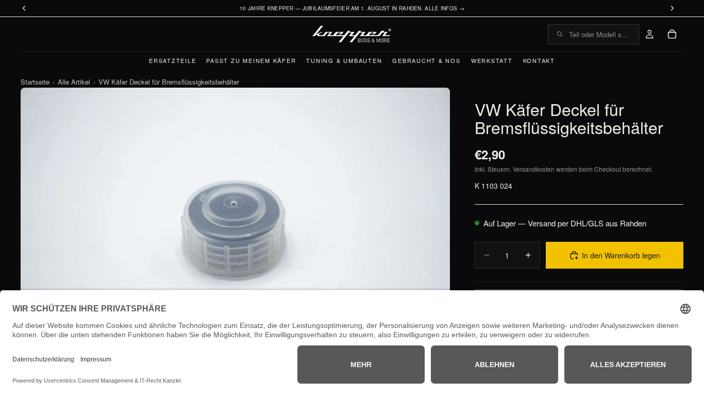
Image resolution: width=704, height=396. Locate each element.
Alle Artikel (74, 82)
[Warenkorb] (672, 34)
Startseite (35, 82)
